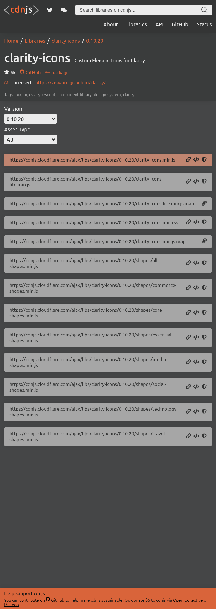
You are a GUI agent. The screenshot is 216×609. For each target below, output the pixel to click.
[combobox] (30, 119)
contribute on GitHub (41, 600)
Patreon (11, 604)
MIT (8, 82)
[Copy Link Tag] (196, 222)
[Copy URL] (188, 160)
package (59, 72)
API (159, 24)
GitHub (180, 24)
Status (204, 24)
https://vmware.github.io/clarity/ (70, 82)
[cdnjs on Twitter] (49, 10)
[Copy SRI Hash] (204, 160)
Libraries (136, 24)
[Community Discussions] (64, 10)
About (110, 24)
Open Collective (188, 600)
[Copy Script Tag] (196, 160)
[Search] (204, 10)
